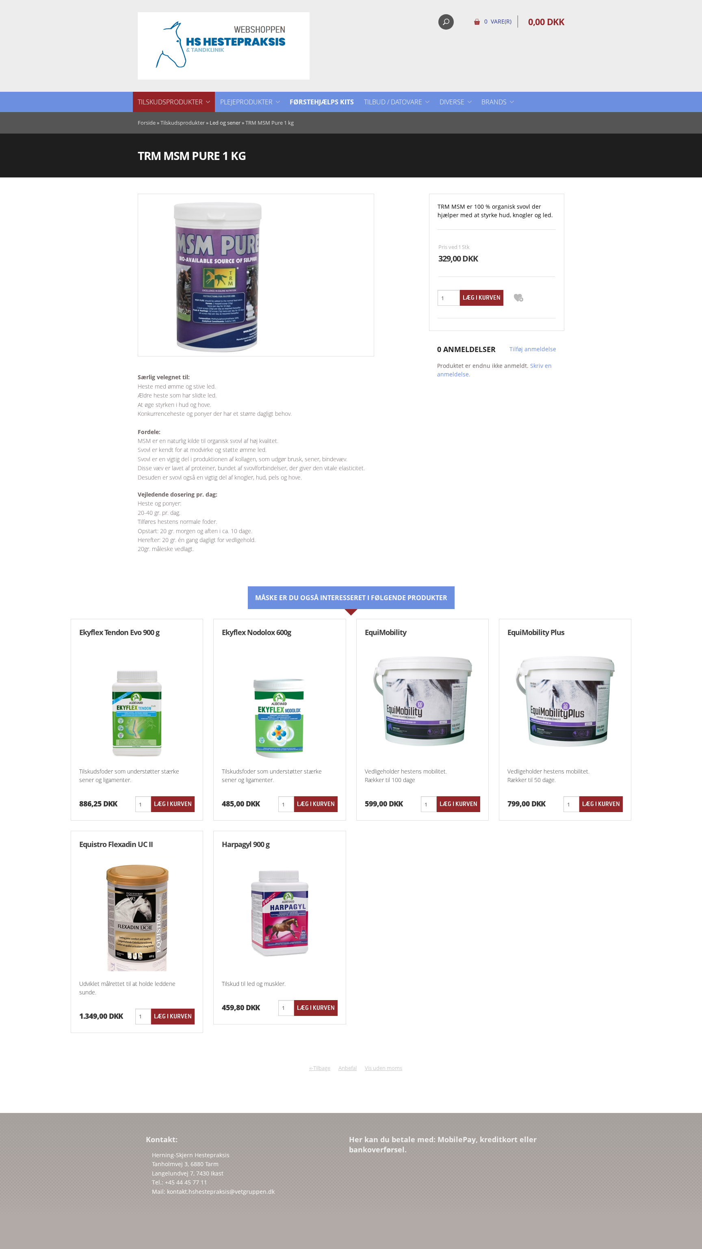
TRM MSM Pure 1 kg (269, 122)
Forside (147, 122)
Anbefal (347, 1068)
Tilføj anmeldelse (532, 349)
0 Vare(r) (497, 21)
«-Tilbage (319, 1068)
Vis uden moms (383, 1068)
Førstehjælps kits (322, 101)
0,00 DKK (546, 21)
